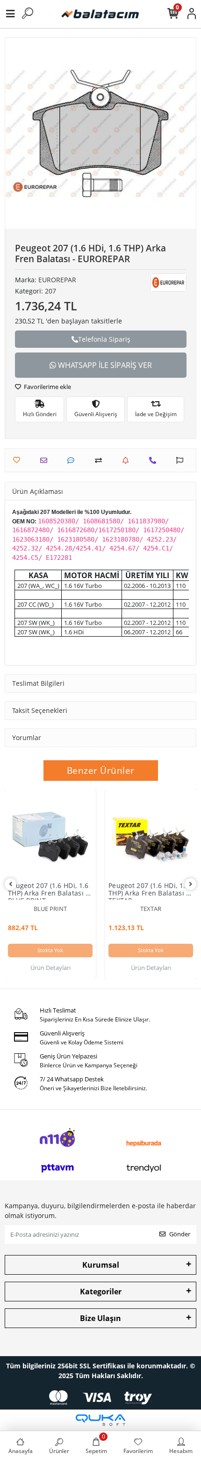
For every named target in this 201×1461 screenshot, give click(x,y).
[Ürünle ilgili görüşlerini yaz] (73, 460)
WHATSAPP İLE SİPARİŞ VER (104, 365)
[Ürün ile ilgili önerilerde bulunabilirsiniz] (182, 460)
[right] (191, 884)
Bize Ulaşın (100, 1318)
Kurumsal (100, 1265)
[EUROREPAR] (168, 282)
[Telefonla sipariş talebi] (155, 460)
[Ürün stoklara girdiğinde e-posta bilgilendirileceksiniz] (128, 460)
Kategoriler (101, 1291)
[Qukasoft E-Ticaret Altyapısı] (100, 1420)
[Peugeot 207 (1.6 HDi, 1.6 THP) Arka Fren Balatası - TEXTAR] (150, 835)
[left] (11, 884)
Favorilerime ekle (46, 386)
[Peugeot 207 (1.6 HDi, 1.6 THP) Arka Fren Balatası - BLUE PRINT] (50, 835)
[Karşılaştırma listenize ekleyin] (101, 460)
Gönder (179, 1234)
